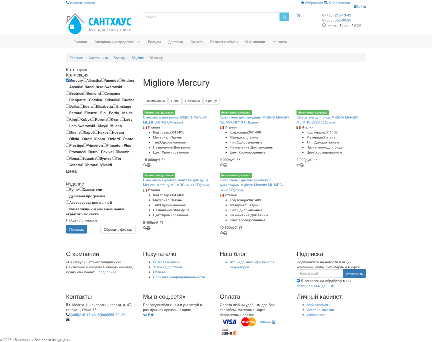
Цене (175, 100)
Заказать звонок (82, 2)
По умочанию (155, 100)
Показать (76, 229)
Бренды (154, 41)
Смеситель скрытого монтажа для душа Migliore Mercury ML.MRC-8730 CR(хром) (176, 182)
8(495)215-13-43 (82, 314)
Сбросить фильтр (118, 229)
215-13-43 (336, 15)
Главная (80, 41)
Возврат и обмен (224, 41)
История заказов (320, 309)
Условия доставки (167, 266)
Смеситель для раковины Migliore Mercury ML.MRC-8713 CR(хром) (254, 119)
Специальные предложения (117, 41)
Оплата (196, 41)
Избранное (313, 2)
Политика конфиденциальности (179, 276)
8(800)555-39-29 (111, 314)
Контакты (280, 41)
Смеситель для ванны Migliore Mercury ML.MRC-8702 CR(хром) (175, 119)
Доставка (175, 41)
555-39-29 (336, 20)
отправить (354, 273)
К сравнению (339, 2)
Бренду (211, 100)
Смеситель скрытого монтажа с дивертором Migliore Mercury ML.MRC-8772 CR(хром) (251, 184)
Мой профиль (318, 304)
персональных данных (315, 285)
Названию (192, 100)
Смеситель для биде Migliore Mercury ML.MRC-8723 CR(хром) (327, 119)
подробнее (107, 271)
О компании (255, 41)
